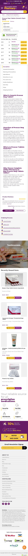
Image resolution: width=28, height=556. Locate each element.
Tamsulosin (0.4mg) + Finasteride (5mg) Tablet (12, 319)
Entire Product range (6, 464)
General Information (8, 69)
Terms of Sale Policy (6, 487)
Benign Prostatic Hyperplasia (13, 15)
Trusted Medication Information (9, 498)
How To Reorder (5, 476)
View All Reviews (20, 210)
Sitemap (4, 472)
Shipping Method (8, 90)
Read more (9, 204)
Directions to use (8, 77)
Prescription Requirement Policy (8, 481)
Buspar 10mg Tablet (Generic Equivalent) (13, 288)
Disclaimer (4, 492)
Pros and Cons (7, 79)
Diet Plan (5, 84)
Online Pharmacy (5, 457)
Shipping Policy (5, 494)
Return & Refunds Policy (7, 490)
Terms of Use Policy (6, 485)
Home (3, 15)
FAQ (3, 466)
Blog (3, 461)
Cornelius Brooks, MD (10, 35)
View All (14, 263)
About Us (4, 459)
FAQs (4, 87)
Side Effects (6, 74)
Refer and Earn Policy (6, 496)
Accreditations (5, 474)
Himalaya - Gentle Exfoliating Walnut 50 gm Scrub (13, 349)
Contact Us (4, 470)
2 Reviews (12, 21)
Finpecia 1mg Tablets (8, 378)
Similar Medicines (8, 82)
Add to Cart (24, 42)
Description (6, 66)
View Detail (18, 297)
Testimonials (5, 468)
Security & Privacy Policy (7, 483)
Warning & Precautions (9, 72)
